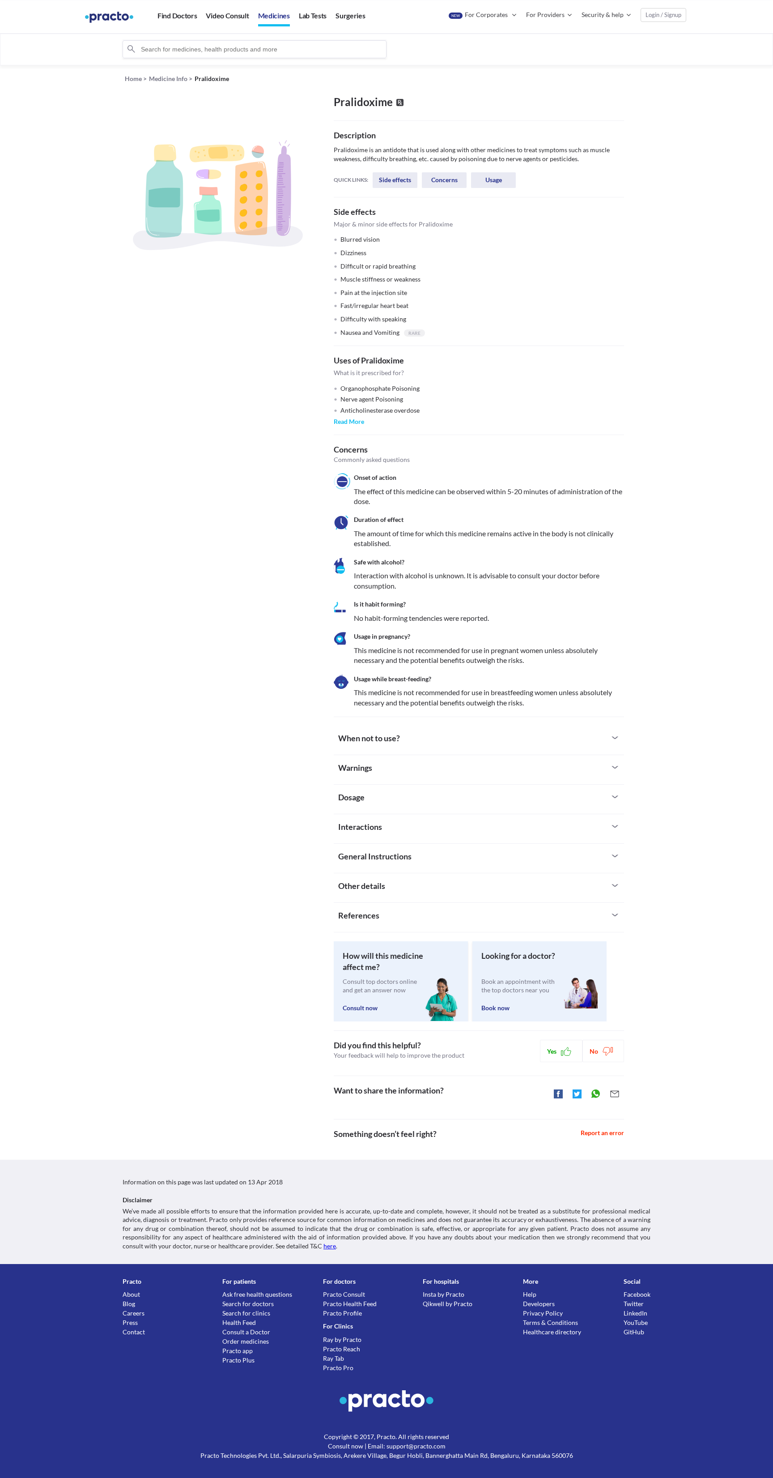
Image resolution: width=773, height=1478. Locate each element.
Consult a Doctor (246, 1332)
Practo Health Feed (350, 1303)
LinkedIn (635, 1313)
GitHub (634, 1332)
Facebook (637, 1294)
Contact (134, 1332)
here (329, 1246)
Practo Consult (344, 1294)
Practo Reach (341, 1349)
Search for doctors (248, 1303)
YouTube (636, 1322)
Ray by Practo (342, 1339)
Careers (133, 1313)
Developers (539, 1303)
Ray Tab (333, 1358)
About (131, 1294)
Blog (129, 1303)
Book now (495, 1008)
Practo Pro (338, 1367)
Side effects (395, 180)
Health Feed (239, 1322)
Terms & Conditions (550, 1322)
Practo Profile (342, 1313)
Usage (493, 180)
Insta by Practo (443, 1294)
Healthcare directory (552, 1332)
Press (130, 1322)
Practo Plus (238, 1360)
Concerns (444, 180)
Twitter (634, 1303)
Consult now (360, 1008)
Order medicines (245, 1341)
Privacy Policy (543, 1313)
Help (529, 1294)
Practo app (237, 1350)
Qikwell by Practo (447, 1303)
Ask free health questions (257, 1294)
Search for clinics (246, 1313)
